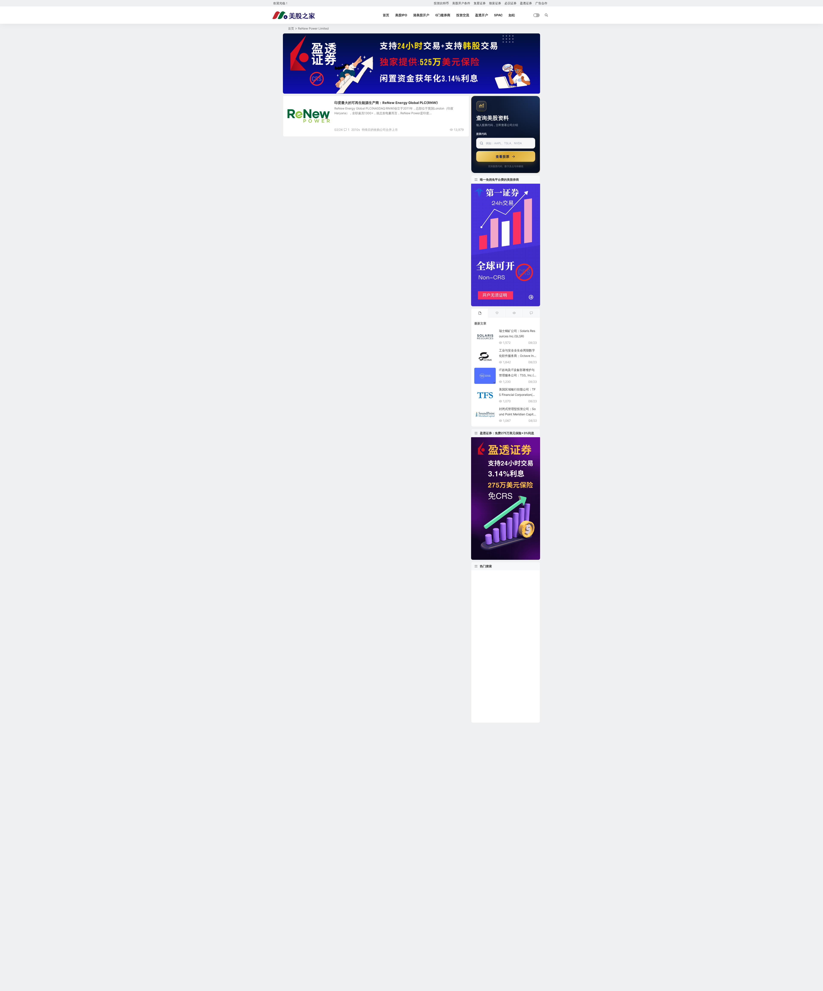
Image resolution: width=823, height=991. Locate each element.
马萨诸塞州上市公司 (490, 685)
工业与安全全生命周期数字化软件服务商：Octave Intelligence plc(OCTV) (517, 355)
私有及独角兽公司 (492, 646)
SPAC (498, 15)
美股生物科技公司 (511, 666)
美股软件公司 (519, 621)
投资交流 (462, 15)
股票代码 (481, 133)
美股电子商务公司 (487, 711)
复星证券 (480, 3)
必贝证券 (511, 3)
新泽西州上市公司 (487, 627)
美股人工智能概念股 (491, 672)
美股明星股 (297, 105)
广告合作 (541, 3)
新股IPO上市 (486, 717)
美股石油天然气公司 (488, 633)
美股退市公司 (517, 633)
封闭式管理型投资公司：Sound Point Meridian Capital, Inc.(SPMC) (518, 414)
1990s (510, 595)
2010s (355, 129)
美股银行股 (513, 614)
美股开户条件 (461, 3)
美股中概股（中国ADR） (495, 691)
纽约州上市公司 (488, 608)
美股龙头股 (486, 601)
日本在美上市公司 (488, 576)
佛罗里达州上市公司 (489, 621)
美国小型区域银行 (488, 614)
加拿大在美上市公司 (490, 589)
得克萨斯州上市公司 (490, 653)
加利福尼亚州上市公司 (508, 640)
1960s (507, 711)
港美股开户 (421, 15)
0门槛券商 (442, 15)
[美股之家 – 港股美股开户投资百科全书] (293, 15)
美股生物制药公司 (506, 582)
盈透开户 (481, 15)
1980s (506, 601)
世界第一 (482, 704)
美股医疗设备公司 (488, 595)
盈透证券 (526, 3)
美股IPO (401, 15)
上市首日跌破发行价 (488, 659)
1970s (508, 627)
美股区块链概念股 (505, 704)
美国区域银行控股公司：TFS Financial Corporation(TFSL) (517, 394)
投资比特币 (441, 3)
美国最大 (481, 582)
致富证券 (495, 3)
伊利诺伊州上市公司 (518, 576)
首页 (386, 15)
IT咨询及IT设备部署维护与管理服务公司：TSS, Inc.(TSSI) (517, 375)
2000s (516, 653)
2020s (480, 640)
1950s (521, 627)
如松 (512, 15)
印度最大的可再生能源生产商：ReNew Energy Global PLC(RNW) (386, 103)
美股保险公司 (514, 608)
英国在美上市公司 (488, 679)
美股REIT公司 (484, 666)
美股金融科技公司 (520, 659)
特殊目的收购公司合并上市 (380, 129)
